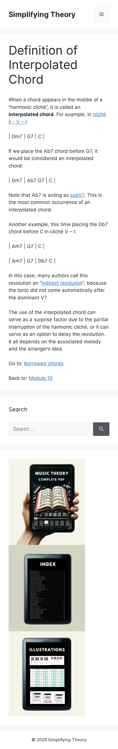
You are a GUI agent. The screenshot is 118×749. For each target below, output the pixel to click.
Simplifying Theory (42, 14)
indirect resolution (62, 283)
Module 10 (41, 378)
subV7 (77, 195)
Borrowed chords (44, 363)
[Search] (101, 429)
